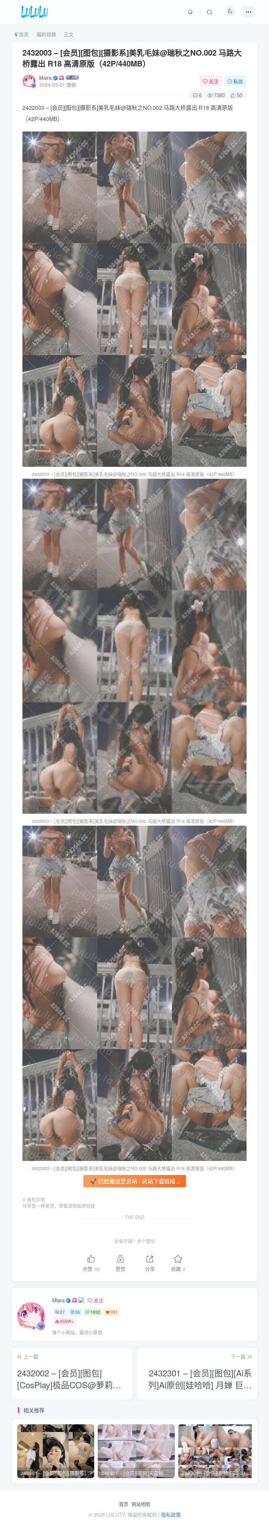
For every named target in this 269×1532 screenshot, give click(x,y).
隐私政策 (171, 1514)
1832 (95, 1312)
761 (114, 1312)
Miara (58, 1300)
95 (77, 1312)
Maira (45, 77)
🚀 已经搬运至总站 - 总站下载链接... (135, 1181)
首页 (123, 1504)
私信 (238, 81)
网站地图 (141, 1504)
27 (62, 1312)
